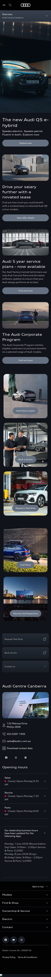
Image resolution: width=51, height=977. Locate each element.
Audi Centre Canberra (24, 686)
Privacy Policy (8, 957)
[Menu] (25, 5)
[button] (25, 895)
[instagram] (16, 758)
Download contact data (19, 748)
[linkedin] (25, 758)
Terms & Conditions (27, 957)
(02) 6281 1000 (16, 734)
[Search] (10, 5)
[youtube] (13, 939)
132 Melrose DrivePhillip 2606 (17, 725)
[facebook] (6, 758)
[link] (25, 396)
